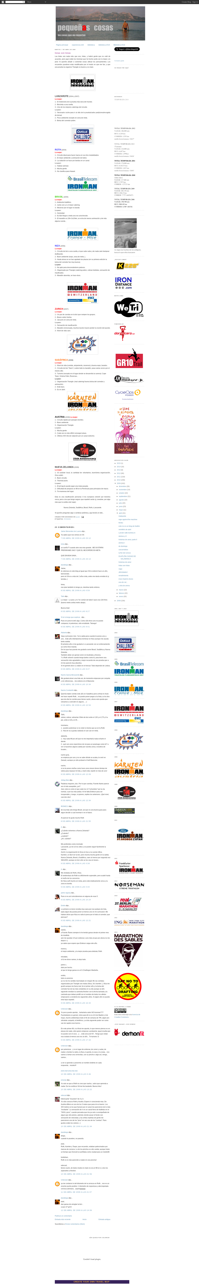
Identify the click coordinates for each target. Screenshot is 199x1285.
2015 (119, 463)
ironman (67, 519)
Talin (62, 596)
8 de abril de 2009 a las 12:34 (76, 800)
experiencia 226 (78, 45)
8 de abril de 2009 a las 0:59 (75, 590)
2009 (119, 483)
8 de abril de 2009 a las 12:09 (76, 774)
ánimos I (122, 543)
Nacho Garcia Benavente (70, 675)
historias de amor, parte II (128, 540)
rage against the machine (128, 519)
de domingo (123, 546)
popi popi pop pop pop (69, 1071)
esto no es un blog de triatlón (129, 526)
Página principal (62, 45)
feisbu (121, 523)
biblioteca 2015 (104, 45)
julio (120, 503)
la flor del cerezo (125, 553)
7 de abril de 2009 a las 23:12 (76, 538)
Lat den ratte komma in (127, 533)
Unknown (64, 1009)
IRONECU (64, 806)
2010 (119, 480)
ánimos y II (122, 536)
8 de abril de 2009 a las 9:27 (75, 611)
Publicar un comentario (63, 1216)
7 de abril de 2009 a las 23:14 (76, 559)
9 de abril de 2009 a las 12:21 (76, 920)
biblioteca (91, 45)
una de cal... (123, 582)
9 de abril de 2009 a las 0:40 (75, 887)
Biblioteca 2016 (119, 45)
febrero (122, 593)
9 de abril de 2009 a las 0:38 (75, 863)
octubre (122, 493)
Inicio (85, 1219)
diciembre (123, 486)
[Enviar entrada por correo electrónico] (82, 517)
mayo (121, 510)
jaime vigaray (66, 893)
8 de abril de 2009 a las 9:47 (75, 669)
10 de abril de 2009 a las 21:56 (76, 1174)
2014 (119, 467)
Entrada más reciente (63, 1219)
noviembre (123, 490)
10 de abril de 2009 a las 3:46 (76, 1074)
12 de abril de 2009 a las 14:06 (76, 1210)
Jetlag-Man (65, 780)
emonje (63, 1080)
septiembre (123, 496)
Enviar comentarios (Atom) (75, 1224)
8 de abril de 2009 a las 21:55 (76, 821)
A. (61, 827)
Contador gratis (119, 60)
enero (121, 596)
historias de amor (125, 562)
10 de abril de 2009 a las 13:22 (76, 1089)
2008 (119, 601)
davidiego (64, 565)
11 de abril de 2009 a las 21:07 (76, 1192)
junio (121, 506)
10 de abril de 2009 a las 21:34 (76, 1126)
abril (121, 513)
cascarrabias (123, 550)
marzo (121, 590)
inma (63, 544)
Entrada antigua (104, 1219)
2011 (119, 477)
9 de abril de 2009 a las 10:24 (76, 900)
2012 (119, 473)
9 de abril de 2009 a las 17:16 (76, 1040)
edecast (64, 1095)
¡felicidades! (123, 572)
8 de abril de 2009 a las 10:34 (76, 684)
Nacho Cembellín (67, 690)
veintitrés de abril (125, 530)
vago (120, 569)
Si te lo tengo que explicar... (71, 617)
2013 (119, 470)
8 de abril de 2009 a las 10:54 (76, 705)
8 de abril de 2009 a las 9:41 (75, 627)
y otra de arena (124, 586)
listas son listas (63, 53)
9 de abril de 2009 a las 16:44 (76, 1003)
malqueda (122, 516)
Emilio (63, 906)
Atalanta (64, 633)
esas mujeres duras (126, 579)
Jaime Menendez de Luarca (71, 531)
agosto (121, 500)
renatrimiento (123, 576)
